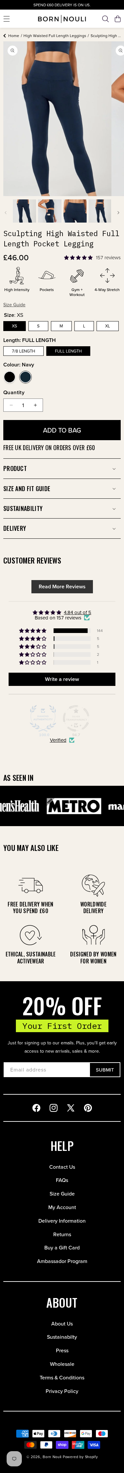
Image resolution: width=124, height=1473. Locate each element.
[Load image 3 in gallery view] (75, 211)
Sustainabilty (62, 1336)
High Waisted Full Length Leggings (54, 35)
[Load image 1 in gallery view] (24, 211)
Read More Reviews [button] (62, 586)
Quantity (13, 392)
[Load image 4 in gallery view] (100, 211)
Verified (58, 739)
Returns (62, 1234)
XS (14, 326)
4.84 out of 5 (77, 612)
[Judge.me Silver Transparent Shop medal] (76, 718)
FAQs (62, 1180)
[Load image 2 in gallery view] (49, 211)
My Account (62, 1207)
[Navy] (25, 377)
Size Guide (62, 1193)
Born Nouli (52, 1456)
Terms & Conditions (62, 1377)
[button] (6, 19)
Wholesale (62, 1364)
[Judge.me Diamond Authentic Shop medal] (43, 718)
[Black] (9, 377)
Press (62, 1350)
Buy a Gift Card (62, 1247)
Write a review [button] (62, 679)
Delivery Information (62, 1220)
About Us (62, 1323)
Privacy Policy (62, 1391)
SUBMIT (105, 1069)
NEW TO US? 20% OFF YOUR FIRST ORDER (62, 5)
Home (13, 35)
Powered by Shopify (80, 1456)
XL (107, 326)
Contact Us (62, 1166)
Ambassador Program (62, 1261)
